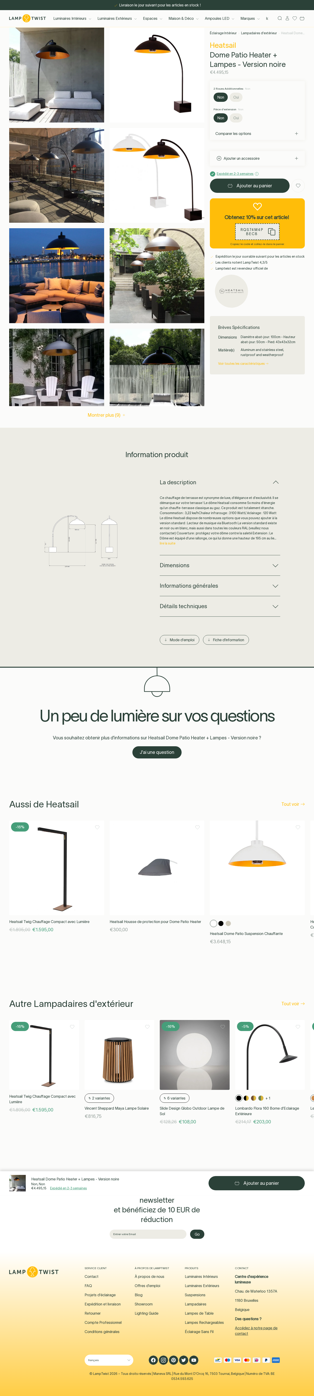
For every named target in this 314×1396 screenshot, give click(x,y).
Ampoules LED (217, 18)
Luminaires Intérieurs (69, 18)
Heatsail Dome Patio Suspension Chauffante (246, 934)
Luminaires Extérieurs (114, 18)
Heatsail (223, 45)
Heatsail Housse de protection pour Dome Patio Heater (155, 922)
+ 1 (267, 1098)
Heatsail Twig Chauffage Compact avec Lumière (49, 922)
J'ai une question (157, 752)
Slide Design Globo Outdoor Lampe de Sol (192, 1111)
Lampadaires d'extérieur (259, 33)
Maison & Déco (181, 18)
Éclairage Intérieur (223, 33)
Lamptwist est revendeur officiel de (241, 268)
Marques (247, 18)
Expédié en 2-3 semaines (68, 1188)
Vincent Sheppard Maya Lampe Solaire (117, 1108)
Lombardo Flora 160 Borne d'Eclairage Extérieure (267, 1111)
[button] (56, 75)
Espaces (150, 18)
